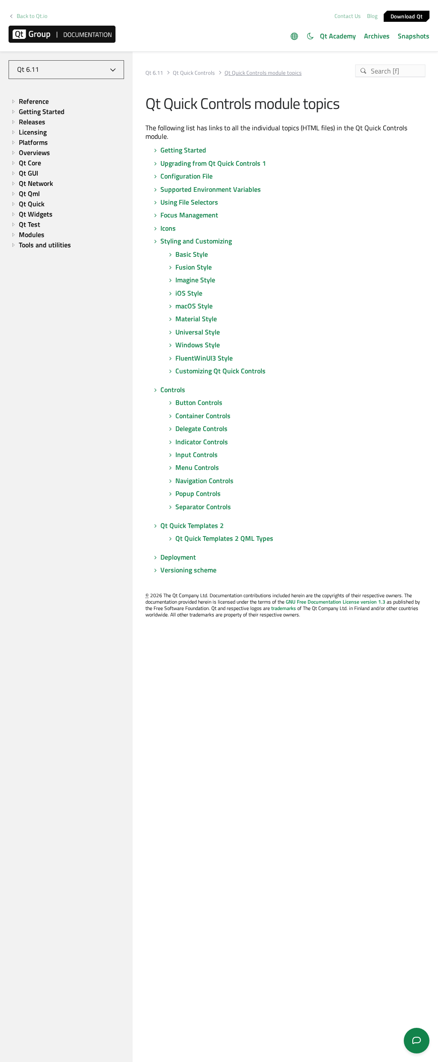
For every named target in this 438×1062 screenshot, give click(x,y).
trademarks (283, 608)
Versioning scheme (188, 570)
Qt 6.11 (154, 73)
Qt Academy (338, 36)
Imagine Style (195, 280)
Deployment (178, 557)
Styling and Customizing (196, 241)
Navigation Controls (204, 480)
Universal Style (197, 332)
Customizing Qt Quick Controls (220, 371)
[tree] (66, 173)
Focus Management (189, 215)
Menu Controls (197, 467)
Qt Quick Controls (194, 73)
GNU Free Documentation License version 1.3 (335, 602)
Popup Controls (198, 493)
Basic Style (191, 254)
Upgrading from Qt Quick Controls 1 (213, 163)
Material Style (196, 319)
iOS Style (188, 293)
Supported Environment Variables (210, 189)
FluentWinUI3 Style (204, 358)
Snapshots (413, 36)
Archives (377, 36)
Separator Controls (203, 507)
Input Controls (196, 454)
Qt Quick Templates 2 (192, 525)
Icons (168, 228)
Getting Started (183, 150)
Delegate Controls (201, 428)
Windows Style (197, 345)
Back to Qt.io (32, 16)
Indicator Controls (201, 442)
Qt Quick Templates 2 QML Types (224, 538)
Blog (372, 16)
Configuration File (186, 176)
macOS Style (194, 306)
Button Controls (198, 402)
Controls (172, 389)
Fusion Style (193, 267)
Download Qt (407, 16)
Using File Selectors (189, 202)
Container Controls (203, 416)
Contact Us (347, 16)
